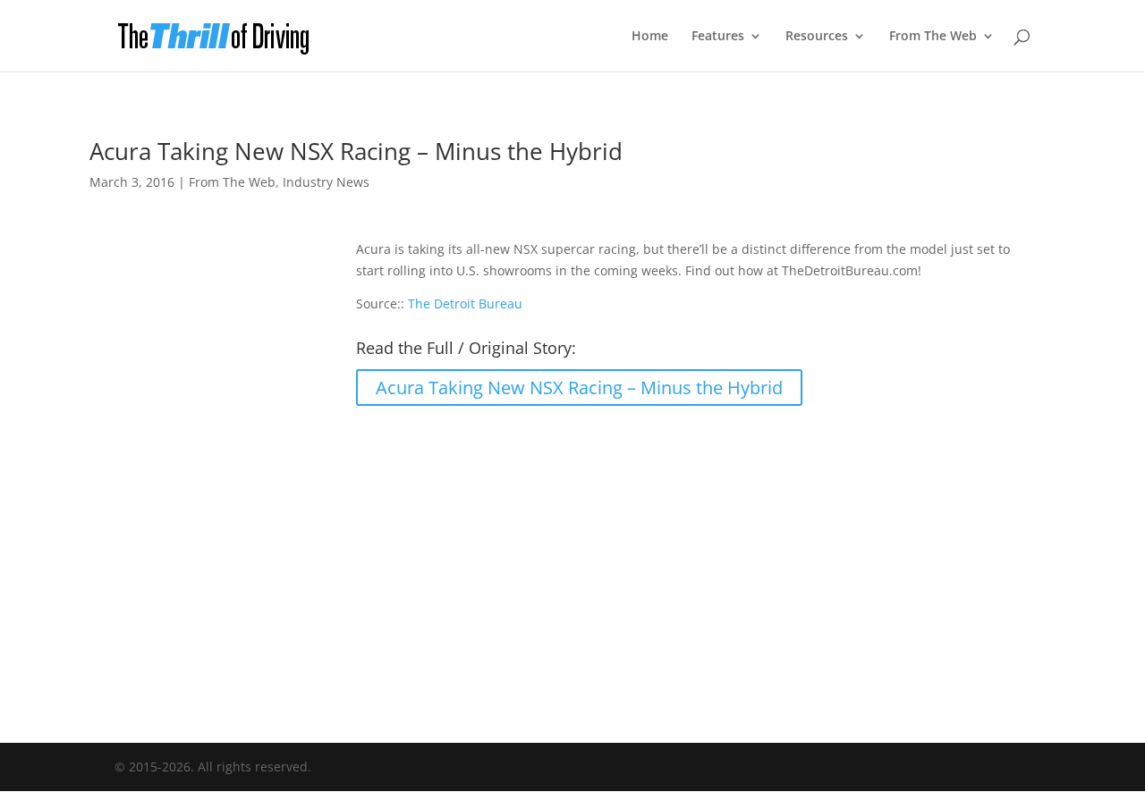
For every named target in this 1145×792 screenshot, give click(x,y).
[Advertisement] (572, 563)
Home (650, 36)
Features (717, 36)
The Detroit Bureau (465, 303)
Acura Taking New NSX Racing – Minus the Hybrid (579, 387)
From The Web (933, 36)
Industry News (326, 181)
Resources (816, 36)
